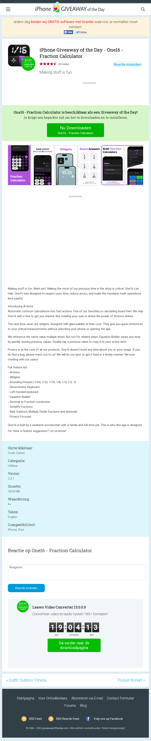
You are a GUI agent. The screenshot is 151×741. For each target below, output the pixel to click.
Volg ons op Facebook (108, 719)
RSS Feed (35, 719)
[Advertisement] (91, 94)
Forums (70, 705)
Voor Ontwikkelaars (52, 698)
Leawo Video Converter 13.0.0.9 (59, 607)
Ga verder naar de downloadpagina (74, 645)
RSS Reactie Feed (67, 719)
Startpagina (25, 698)
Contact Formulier (120, 698)
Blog (83, 705)
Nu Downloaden (75, 130)
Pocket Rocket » (131, 680)
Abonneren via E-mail (87, 698)
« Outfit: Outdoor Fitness (26, 680)
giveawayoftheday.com (55, 728)
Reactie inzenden (127, 64)
